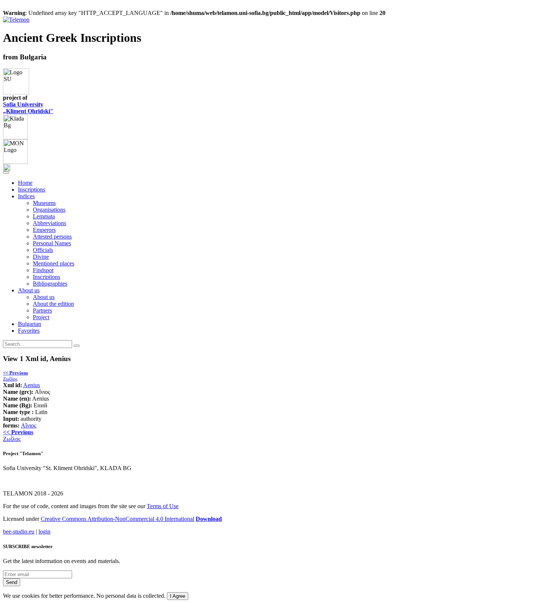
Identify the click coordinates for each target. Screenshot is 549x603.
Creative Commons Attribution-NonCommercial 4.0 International (117, 519)
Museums (44, 203)
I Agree (177, 596)
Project (41, 317)
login (44, 531)
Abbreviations (49, 223)
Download (209, 519)
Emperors (44, 230)
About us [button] (29, 290)
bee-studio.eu (18, 531)
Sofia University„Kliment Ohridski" (28, 107)
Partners (42, 310)
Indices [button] (26, 196)
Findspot (43, 270)
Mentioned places (53, 263)
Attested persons (52, 236)
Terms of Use (163, 506)
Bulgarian (29, 324)
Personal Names (52, 243)
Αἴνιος (28, 425)
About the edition (53, 304)
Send (11, 582)
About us (44, 297)
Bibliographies (50, 283)
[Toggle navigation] (6, 172)
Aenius (31, 385)
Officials (43, 250)
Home (25, 183)
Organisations (49, 209)
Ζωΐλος (15, 376)
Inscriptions (31, 189)
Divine (41, 257)
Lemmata (44, 216)
